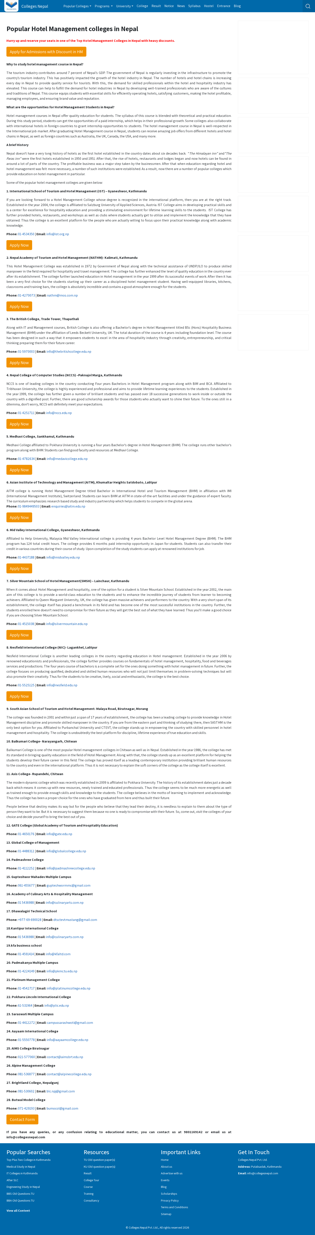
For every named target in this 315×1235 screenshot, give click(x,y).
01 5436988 (26, 902)
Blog (237, 6)
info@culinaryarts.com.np (65, 902)
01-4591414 (26, 954)
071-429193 (26, 1108)
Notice (169, 6)
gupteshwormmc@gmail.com (68, 885)
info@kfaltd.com (58, 954)
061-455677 (26, 885)
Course (88, 1187)
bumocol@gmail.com (62, 1108)
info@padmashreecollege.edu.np (70, 868)
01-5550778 (26, 1040)
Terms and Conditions (174, 1207)
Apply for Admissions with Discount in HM (46, 51)
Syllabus (194, 6)
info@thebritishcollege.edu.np (68, 351)
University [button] (123, 6)
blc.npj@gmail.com (60, 1091)
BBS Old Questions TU (20, 1193)
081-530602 (26, 1091)
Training (88, 1193)
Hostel (209, 6)
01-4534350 (26, 234)
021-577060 (26, 1057)
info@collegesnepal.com (262, 1173)
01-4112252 (26, 868)
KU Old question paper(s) (99, 1166)
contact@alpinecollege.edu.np (69, 1074)
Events (165, 1180)
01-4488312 (26, 851)
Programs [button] (102, 6)
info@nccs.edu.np (59, 413)
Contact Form (22, 1119)
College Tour (91, 1180)
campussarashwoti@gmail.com (70, 1022)
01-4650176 (26, 834)
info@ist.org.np (57, 234)
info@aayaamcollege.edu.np (67, 1040)
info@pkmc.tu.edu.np (61, 971)
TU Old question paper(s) (99, 1160)
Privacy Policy (170, 1200)
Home (164, 1160)
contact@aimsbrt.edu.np (65, 1057)
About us (166, 1166)
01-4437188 (26, 557)
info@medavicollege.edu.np (67, 458)
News (181, 6)
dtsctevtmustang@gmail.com (75, 919)
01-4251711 (26, 413)
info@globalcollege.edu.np (66, 851)
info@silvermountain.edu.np (67, 624)
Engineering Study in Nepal (23, 1187)
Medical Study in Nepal (21, 1166)
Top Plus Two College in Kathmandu (29, 1160)
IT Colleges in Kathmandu (22, 1173)
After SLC (12, 1180)
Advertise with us (171, 1173)
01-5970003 (26, 351)
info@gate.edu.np (59, 834)
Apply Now (19, 245)
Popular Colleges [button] (76, 6)
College (142, 6)
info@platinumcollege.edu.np (68, 988)
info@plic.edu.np (56, 1005)
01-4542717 (26, 988)
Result (156, 6)
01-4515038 (26, 624)
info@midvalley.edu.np (63, 557)
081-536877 (26, 1074)
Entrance (223, 6)
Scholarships (169, 1193)
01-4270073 (26, 295)
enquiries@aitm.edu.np (68, 506)
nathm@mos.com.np (62, 295)
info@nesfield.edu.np (61, 685)
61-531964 (25, 1005)
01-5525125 (26, 685)
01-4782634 (26, 458)
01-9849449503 (28, 506)
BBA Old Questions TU (20, 1200)
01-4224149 (26, 971)
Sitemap (166, 1214)
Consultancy (91, 1200)
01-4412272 (26, 1022)
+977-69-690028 (29, 919)
